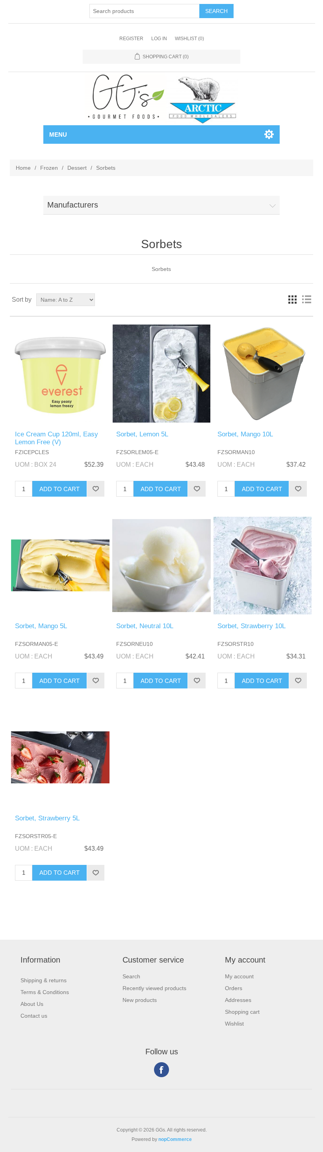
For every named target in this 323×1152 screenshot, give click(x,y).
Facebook (161, 1069)
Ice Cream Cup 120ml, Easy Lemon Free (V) (56, 438)
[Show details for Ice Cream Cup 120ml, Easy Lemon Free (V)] (60, 374)
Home (23, 168)
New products (140, 1000)
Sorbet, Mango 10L (245, 434)
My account (239, 976)
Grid (292, 299)
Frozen (49, 168)
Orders (233, 988)
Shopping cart (242, 1012)
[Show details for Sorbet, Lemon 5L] (161, 374)
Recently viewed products (154, 988)
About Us (31, 1004)
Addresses (238, 1000)
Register (131, 38)
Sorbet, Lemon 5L (142, 434)
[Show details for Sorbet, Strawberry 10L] (262, 565)
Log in (159, 38)
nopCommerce (175, 1139)
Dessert (77, 168)
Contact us (33, 1016)
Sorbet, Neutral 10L (144, 626)
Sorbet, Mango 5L (41, 626)
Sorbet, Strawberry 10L (251, 626)
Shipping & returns (43, 980)
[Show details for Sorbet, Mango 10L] (262, 374)
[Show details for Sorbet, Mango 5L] (60, 565)
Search (131, 976)
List (306, 299)
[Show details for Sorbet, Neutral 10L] (161, 565)
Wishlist (234, 1023)
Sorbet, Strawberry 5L (47, 818)
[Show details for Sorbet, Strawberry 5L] (60, 757)
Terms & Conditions (44, 992)
